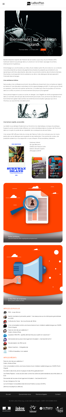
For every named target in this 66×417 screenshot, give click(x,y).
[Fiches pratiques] (33, 213)
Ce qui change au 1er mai (11, 381)
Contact (57, 394)
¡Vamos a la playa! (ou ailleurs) (13, 386)
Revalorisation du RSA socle (17, 343)
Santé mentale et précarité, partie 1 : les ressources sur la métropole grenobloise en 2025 (34, 317)
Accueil (8, 394)
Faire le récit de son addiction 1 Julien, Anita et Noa (18, 331)
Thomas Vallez (23, 49)
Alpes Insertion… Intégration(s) (18, 347)
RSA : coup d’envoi (14, 312)
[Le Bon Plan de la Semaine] (33, 275)
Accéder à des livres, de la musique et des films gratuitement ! (23, 371)
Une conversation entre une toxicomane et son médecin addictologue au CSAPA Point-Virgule (34, 326)
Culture (43, 49)
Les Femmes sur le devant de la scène (54, 170)
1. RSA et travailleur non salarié (18, 351)
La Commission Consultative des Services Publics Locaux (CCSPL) (24, 384)
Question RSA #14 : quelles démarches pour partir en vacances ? (29, 335)
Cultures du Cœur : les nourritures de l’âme (22, 321)
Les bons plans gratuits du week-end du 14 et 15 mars (39, 169)
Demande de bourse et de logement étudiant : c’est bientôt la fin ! (30, 339)
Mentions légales (41, 394)
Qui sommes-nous (25, 394)
